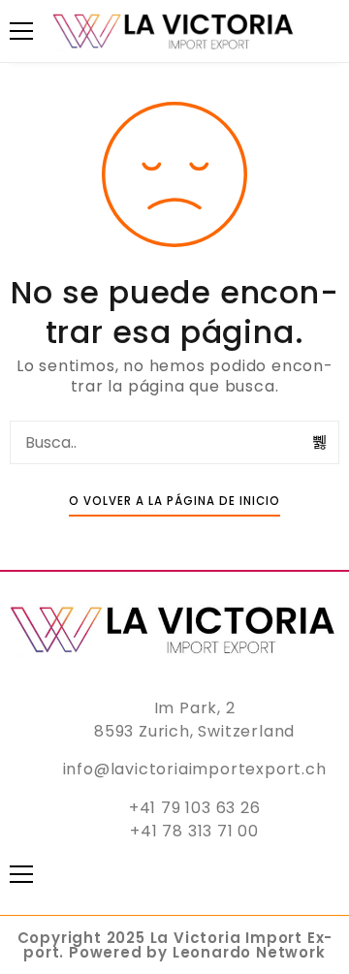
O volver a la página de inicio (174, 501)
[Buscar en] (320, 442)
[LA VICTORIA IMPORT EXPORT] (174, 31)
